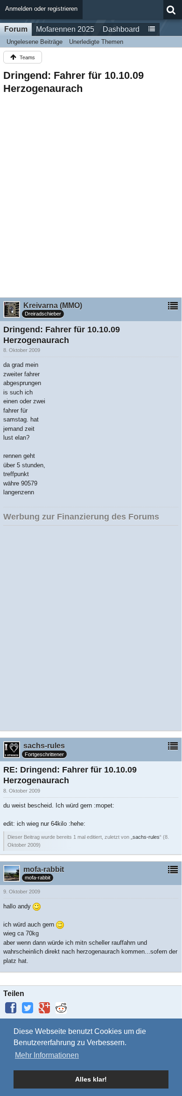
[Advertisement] (91, 193)
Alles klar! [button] (91, 1079)
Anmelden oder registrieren (41, 8)
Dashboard (121, 29)
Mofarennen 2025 (65, 29)
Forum (16, 29)
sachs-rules (146, 837)
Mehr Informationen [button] (47, 1055)
